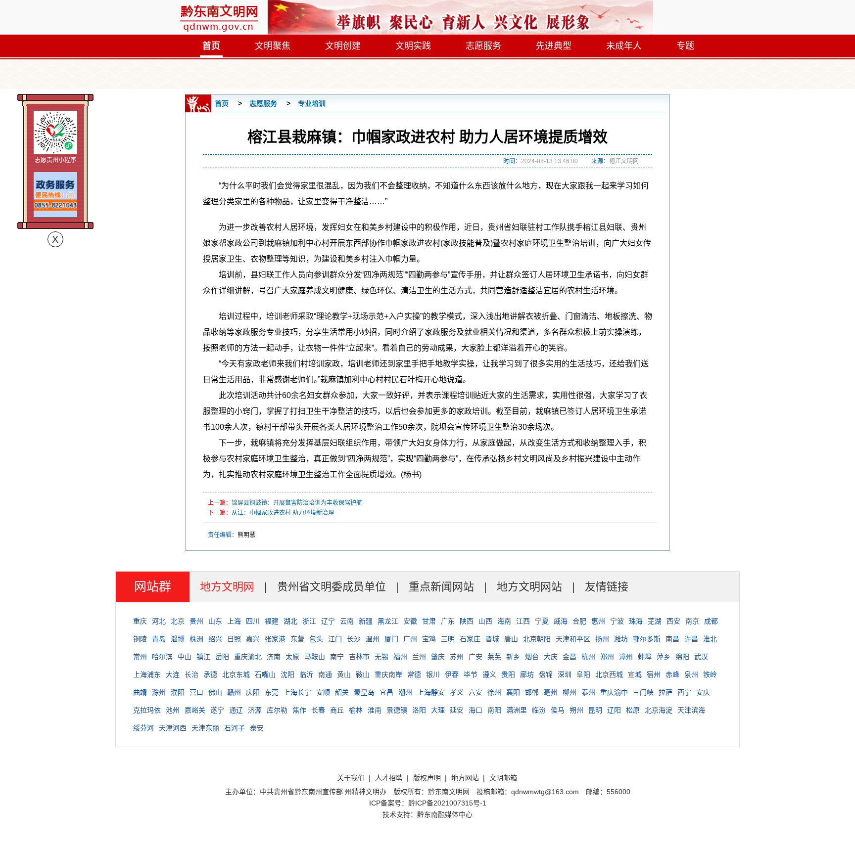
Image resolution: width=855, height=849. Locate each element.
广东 (448, 621)
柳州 (569, 692)
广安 (475, 657)
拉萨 (665, 692)
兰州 (419, 657)
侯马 (558, 710)
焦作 (299, 710)
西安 (673, 621)
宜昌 (386, 692)
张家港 (275, 639)
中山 (184, 657)
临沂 (306, 674)
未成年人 (624, 46)
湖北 (290, 621)
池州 (173, 710)
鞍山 (363, 674)
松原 (633, 710)
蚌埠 (645, 657)
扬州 (602, 639)
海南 (504, 621)
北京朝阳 (537, 639)
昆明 (595, 710)
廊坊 (527, 674)
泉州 (691, 674)
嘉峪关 (195, 710)
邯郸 (532, 692)
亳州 (551, 692)
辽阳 (614, 710)
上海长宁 (297, 692)
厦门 (391, 639)
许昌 (691, 639)
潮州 (405, 692)
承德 (210, 674)
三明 (448, 639)
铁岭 (710, 674)
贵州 (196, 621)
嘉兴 (253, 639)
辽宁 (328, 621)
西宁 (684, 692)
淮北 (710, 639)
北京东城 (236, 674)
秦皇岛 (364, 692)
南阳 (494, 710)
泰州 (588, 692)
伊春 (452, 674)
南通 (325, 674)
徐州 (494, 692)
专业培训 (312, 103)
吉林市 (359, 657)
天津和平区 (573, 639)
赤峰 (672, 674)
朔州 (576, 710)
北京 (178, 621)
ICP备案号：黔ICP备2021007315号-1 (427, 803)
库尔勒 (277, 710)
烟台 (532, 657)
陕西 (467, 621)
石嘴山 (265, 674)
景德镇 (396, 710)
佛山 (215, 692)
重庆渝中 (614, 692)
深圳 (564, 674)
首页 (211, 46)
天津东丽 (205, 728)
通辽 (236, 710)
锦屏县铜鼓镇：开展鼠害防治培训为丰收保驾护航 (297, 502)
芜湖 (655, 621)
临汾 (539, 710)
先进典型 (553, 46)
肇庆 (438, 657)
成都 (711, 621)
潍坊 (621, 639)
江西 (523, 621)
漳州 (626, 657)
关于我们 (351, 778)
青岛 (159, 639)
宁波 (617, 621)
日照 (234, 639)
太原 (292, 657)
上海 (234, 621)
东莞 (272, 692)
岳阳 (222, 657)
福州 (400, 657)
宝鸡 (429, 639)
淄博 (178, 639)
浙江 (309, 621)
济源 (255, 710)
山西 (485, 621)
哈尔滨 (162, 657)
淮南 (374, 710)
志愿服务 (483, 46)
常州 (140, 657)
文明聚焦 (272, 46)
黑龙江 (388, 621)
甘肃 (429, 621)
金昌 (569, 657)
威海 (561, 621)
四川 (253, 621)
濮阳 (178, 692)
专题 (685, 46)
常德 (414, 674)
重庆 (140, 621)
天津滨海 (691, 710)
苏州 (457, 657)
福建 (272, 621)
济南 (274, 657)
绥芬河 (143, 728)
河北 (159, 621)
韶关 (342, 692)
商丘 (337, 710)
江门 (335, 639)
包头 (316, 639)
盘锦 (546, 674)
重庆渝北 (248, 657)
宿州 (654, 674)
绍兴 (215, 639)
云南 (347, 621)
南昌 (672, 639)
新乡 (513, 657)
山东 (215, 621)
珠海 (636, 621)
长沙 (354, 639)
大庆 (551, 657)
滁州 (159, 692)
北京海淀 (658, 710)
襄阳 (513, 692)
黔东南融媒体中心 (445, 814)
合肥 (579, 621)
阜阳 (583, 674)
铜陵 (140, 639)
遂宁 (217, 710)
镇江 (203, 657)
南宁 (337, 657)
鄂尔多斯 (647, 639)
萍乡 (663, 657)
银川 (433, 674)
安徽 (410, 621)
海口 (475, 710)
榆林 (356, 710)
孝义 (457, 692)
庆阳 (253, 692)
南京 (692, 621)
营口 (196, 692)
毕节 (470, 674)
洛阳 (419, 710)
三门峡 (643, 692)
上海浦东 (147, 674)
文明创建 (343, 46)
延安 (457, 710)
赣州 (234, 692)
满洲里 (516, 710)
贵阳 (508, 674)
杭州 (588, 657)
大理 (438, 710)
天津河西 (173, 728)
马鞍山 (314, 657)
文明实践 (413, 46)
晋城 (492, 639)
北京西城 (609, 674)
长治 (191, 674)
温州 (373, 639)
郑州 (607, 657)
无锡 (381, 657)
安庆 (703, 692)
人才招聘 (389, 778)
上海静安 (431, 692)
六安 (475, 692)
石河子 (234, 728)
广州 (410, 639)
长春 (318, 710)
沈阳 (287, 674)
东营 (297, 639)
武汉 (701, 657)
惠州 (598, 621)
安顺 (323, 692)
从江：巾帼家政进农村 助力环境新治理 (283, 512)
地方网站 (465, 778)
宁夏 (542, 621)
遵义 (489, 674)
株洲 (196, 639)
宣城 (635, 674)
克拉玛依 (147, 710)
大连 (173, 674)
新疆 (366, 621)
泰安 (257, 728)
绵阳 (682, 657)
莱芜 (494, 657)
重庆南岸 (388, 674)
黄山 (344, 674)
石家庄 (470, 639)
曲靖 (140, 692)
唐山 (511, 639)
